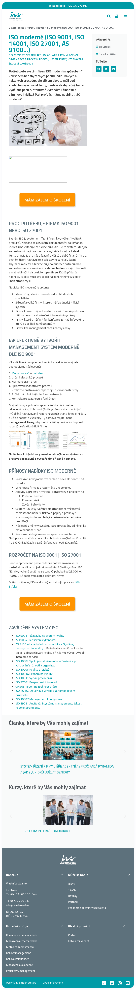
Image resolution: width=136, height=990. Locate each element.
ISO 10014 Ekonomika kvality (34, 674)
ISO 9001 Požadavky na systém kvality (39, 635)
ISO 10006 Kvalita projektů (32, 669)
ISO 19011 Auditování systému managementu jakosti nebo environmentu (48, 705)
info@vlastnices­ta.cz (18, 905)
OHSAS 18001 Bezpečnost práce (36, 686)
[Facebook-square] (112, 983)
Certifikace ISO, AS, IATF (41, 55)
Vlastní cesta (16, 28)
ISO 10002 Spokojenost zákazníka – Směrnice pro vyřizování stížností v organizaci (46, 663)
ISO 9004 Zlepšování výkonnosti (35, 640)
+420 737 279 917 (77, 6)
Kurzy (30, 28)
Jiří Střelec (104, 47)
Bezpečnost (17, 55)
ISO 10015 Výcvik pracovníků (33, 678)
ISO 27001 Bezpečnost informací (36, 682)
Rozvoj (40, 28)
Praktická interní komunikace (45, 830)
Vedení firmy (58, 59)
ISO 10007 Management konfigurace (38, 699)
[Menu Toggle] (125, 16)
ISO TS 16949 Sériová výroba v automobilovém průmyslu (45, 692)
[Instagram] (120, 983)
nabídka (38, 373)
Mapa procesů (21, 373)
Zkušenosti (27, 64)
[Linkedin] (104, 983)
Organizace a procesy (23, 59)
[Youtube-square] (128, 983)
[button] (108, 16)
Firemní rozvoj (68, 55)
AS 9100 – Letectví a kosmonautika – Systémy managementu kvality (44, 646)
